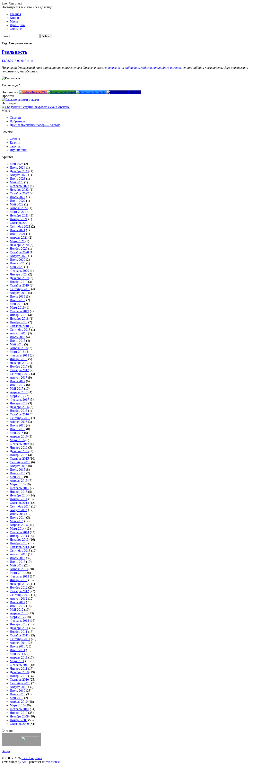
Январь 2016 (18, 447)
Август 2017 (18, 377)
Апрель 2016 (19, 436)
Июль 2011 (17, 646)
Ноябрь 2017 (18, 366)
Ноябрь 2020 (18, 248)
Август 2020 (18, 256)
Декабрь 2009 (19, 716)
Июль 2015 (17, 469)
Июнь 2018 (17, 340)
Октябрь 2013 (19, 547)
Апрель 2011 (18, 657)
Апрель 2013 (19, 569)
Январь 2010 (18, 712)
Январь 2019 (18, 315)
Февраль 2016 (19, 444)
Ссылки (15, 117)
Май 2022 (16, 204)
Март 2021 (17, 241)
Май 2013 (16, 565)
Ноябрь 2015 (18, 455)
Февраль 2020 (19, 270)
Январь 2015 (18, 491)
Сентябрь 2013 (20, 550)
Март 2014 (17, 528)
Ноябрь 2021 (18, 219)
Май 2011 (16, 653)
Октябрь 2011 (19, 635)
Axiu (25, 762)
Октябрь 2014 (19, 502)
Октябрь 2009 (19, 723)
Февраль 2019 (19, 311)
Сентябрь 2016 (20, 418)
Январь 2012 (18, 624)
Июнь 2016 (17, 429)
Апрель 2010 (19, 701)
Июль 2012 (17, 602)
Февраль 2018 (19, 355)
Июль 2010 (17, 690)
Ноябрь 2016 (18, 410)
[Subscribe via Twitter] (91, 92)
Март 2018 (17, 351)
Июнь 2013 (17, 561)
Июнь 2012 (17, 606)
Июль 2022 (17, 197)
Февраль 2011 (19, 665)
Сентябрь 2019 (20, 289)
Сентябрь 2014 (20, 506)
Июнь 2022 (17, 200)
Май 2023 (16, 182)
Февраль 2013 (19, 576)
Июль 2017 (17, 381)
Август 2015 (18, 466)
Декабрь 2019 (19, 278)
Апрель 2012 (19, 613)
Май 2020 (16, 267)
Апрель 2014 (19, 525)
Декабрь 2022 (19, 189)
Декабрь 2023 (19, 171)
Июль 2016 (17, 425)
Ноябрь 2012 (18, 587)
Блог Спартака (12, 3)
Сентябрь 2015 (20, 462)
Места (14, 21)
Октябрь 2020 (19, 252)
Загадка (15, 146)
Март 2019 (17, 307)
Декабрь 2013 (19, 539)
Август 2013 (18, 554)
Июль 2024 (17, 167)
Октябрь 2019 (19, 285)
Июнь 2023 (17, 178)
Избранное (17, 121)
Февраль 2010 (19, 709)
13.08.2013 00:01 (13, 60)
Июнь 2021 (17, 234)
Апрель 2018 (19, 348)
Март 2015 (17, 484)
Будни (29, 60)
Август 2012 (18, 598)
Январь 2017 (18, 403)
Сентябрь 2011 (20, 639)
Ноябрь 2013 (18, 543)
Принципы (17, 25)
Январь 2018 (18, 359)
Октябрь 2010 (19, 679)
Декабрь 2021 (19, 215)
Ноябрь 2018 (18, 322)
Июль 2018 (17, 337)
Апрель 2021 (19, 237)
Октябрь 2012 (19, 591)
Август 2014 (18, 510)
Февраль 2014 (19, 532)
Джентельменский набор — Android (35, 125)
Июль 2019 (17, 296)
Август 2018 (18, 333)
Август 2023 (18, 175)
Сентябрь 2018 (20, 329)
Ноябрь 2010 (18, 676)
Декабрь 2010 (19, 672)
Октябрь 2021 (19, 222)
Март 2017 (17, 396)
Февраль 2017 (19, 399)
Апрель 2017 (19, 392)
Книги (14, 17)
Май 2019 (16, 304)
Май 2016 (16, 432)
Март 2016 (17, 440)
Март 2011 (17, 661)
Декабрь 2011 (19, 628)
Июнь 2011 (17, 650)
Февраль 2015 (19, 488)
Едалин (15, 142)
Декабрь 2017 (19, 362)
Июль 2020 (17, 259)
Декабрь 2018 (19, 318)
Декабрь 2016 (19, 407)
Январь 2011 (18, 668)
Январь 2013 (18, 580)
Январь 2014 (18, 536)
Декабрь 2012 (19, 583)
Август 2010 (18, 687)
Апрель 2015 (19, 480)
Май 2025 (16, 164)
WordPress (53, 762)
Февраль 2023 (19, 186)
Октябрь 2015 (19, 458)
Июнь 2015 (17, 473)
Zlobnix (15, 139)
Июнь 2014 (17, 517)
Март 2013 (17, 572)
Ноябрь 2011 (18, 631)
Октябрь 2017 (19, 370)
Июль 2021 (17, 230)
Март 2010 (17, 705)
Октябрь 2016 (19, 414)
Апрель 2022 (19, 208)
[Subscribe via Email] (61, 92)
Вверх (6, 751)
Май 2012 (16, 609)
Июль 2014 (17, 513)
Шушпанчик (18, 150)
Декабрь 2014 (19, 495)
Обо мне (16, 28)
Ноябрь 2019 (18, 281)
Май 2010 (16, 698)
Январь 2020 (18, 274)
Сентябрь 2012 (20, 595)
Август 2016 (18, 421)
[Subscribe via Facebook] (123, 92)
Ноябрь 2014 (18, 499)
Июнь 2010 (17, 694)
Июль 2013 (17, 558)
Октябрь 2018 (19, 326)
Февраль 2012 (19, 620)
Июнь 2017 (17, 385)
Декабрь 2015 (19, 451)
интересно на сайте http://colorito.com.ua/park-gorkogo (143, 67)
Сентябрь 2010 (20, 683)
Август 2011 (18, 642)
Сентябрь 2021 (20, 226)
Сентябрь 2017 (20, 374)
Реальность (14, 52)
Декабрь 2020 (19, 245)
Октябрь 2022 (19, 193)
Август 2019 (18, 292)
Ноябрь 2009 (18, 720)
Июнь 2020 (17, 263)
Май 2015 (16, 477)
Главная (15, 14)
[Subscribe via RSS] (33, 92)
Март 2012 (17, 617)
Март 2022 (17, 211)
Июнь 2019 (17, 300)
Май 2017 (16, 388)
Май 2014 (16, 521)
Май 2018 (16, 344)
